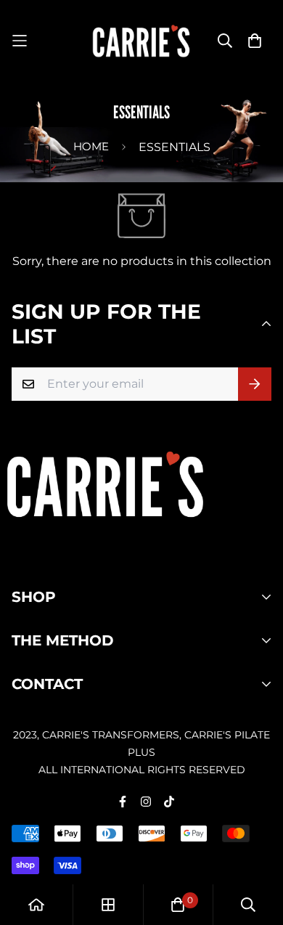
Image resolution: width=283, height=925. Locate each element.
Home (91, 146)
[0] (178, 904)
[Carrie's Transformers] (142, 40)
